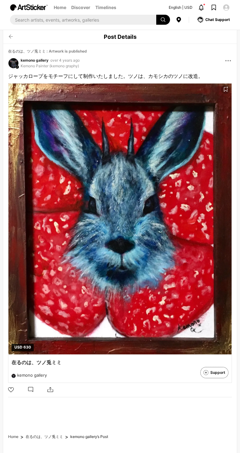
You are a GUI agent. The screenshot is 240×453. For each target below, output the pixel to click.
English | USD (180, 7)
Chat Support (217, 19)
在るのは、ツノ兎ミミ (44, 436)
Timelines (105, 7)
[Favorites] (225, 89)
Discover (80, 7)
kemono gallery (34, 60)
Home (60, 7)
